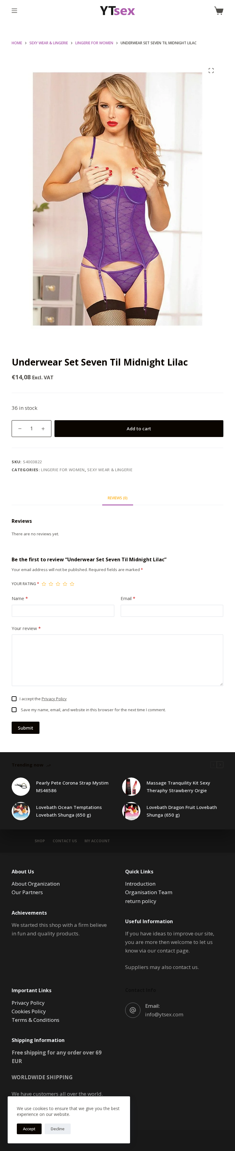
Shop (40, 841)
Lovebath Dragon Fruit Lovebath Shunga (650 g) (182, 811)
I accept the (43, 698)
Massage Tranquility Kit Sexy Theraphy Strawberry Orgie (178, 786)
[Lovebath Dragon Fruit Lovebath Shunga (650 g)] (131, 811)
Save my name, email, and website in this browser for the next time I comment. (93, 709)
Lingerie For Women (63, 469)
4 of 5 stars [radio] (65, 584)
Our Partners (27, 892)
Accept (29, 1128)
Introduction (140, 883)
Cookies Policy (29, 1011)
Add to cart (139, 428)
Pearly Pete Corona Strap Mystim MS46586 (72, 786)
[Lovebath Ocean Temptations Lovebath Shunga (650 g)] (21, 811)
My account (97, 841)
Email (128, 598)
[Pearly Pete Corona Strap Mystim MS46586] (21, 787)
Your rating (25, 583)
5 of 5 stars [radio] (72, 584)
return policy (140, 901)
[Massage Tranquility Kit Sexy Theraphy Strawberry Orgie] (131, 787)
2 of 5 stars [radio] (50, 584)
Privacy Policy (54, 698)
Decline (58, 1128)
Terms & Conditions (35, 1019)
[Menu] (14, 10)
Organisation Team (148, 892)
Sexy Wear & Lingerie (109, 469)
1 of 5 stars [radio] (43, 584)
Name (20, 598)
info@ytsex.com (164, 1014)
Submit (25, 728)
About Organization (36, 883)
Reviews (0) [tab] (118, 498)
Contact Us (65, 841)
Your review (26, 628)
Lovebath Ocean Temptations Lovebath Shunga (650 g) (69, 811)
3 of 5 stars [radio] (58, 584)
